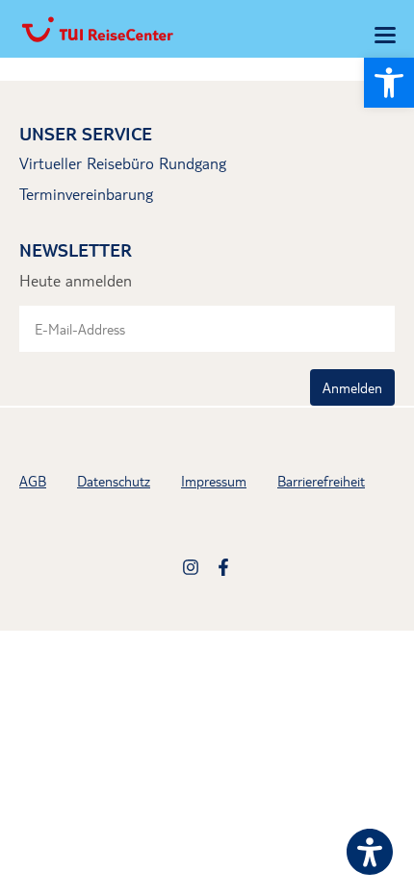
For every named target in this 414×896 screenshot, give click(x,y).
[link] (389, 83)
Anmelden (352, 387)
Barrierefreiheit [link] (321, 480)
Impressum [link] (213, 480)
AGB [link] (32, 480)
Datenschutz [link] (113, 480)
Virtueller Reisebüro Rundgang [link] (122, 163)
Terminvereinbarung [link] (86, 194)
